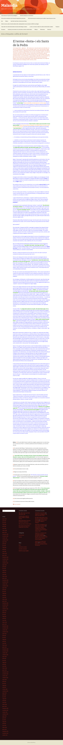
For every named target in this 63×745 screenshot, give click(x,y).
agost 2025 (4, 541)
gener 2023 (4, 601)
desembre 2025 (5, 534)
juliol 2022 (4, 612)
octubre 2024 (4, 561)
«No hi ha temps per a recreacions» (26, 15)
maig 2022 (4, 616)
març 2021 (4, 643)
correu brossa (21, 535)
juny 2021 (4, 637)
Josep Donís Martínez (25, 55)
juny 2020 (4, 660)
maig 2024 (4, 570)
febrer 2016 (4, 704)
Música (6, 21)
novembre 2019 (5, 673)
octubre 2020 (4, 652)
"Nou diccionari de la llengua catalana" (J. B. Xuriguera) (40, 51)
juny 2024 (4, 568)
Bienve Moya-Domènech (38, 53)
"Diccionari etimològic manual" (30, 49)
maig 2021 (4, 639)
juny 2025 (4, 545)
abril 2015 (4, 723)
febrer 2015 (4, 727)
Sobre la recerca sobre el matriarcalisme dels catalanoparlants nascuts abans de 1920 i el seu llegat (20, 24)
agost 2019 (4, 679)
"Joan (38, 49)
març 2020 (4, 666)
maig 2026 (4, 524)
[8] (13, 480)
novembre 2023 (5, 582)
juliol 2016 (4, 694)
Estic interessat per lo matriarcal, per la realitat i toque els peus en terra (41, 18)
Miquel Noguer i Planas (29, 58)
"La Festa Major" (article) (17, 50)
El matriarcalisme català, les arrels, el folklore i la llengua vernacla (24, 517)
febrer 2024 (4, 576)
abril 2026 (4, 526)
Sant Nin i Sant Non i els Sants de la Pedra (19, 21)
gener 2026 (4, 532)
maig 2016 (4, 698)
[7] (13, 474)
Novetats (49, 29)
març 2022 (4, 620)
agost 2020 (4, 656)
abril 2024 (4, 572)
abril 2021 (4, 641)
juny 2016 (4, 696)
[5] (13, 468)
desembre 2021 (5, 626)
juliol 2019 (4, 681)
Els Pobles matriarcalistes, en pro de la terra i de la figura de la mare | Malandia (41, 519)
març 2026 (4, 528)
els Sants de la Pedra (20, 54)
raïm (44, 58)
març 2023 (4, 597)
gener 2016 (4, 706)
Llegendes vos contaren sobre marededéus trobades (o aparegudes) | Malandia (40, 534)
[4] (13, 464)
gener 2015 (4, 729)
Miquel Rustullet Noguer (38, 58)
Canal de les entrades (23, 547)
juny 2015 (4, 719)
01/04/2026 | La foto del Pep (40, 512)
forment (32, 54)
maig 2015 (4, 721)
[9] (13, 488)
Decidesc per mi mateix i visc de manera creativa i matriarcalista (20, 29)
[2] (13, 448)
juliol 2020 (4, 658)
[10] (14, 498)
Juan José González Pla (45, 55)
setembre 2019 (5, 677)
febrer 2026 (4, 530)
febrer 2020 (4, 668)
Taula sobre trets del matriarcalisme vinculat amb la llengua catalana (14, 26)
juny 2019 (4, 683)
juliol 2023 (4, 589)
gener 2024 (4, 578)
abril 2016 (4, 700)
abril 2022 (4, 618)
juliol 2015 (4, 717)
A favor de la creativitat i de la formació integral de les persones (13, 18)
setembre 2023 (5, 585)
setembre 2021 (5, 631)
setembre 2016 (5, 691)
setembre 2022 (5, 608)
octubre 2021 (4, 629)
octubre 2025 (4, 538)
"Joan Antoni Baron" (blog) (44, 49)
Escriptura (3, 29)
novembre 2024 (5, 559)
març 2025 (4, 551)
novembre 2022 (5, 605)
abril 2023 (4, 595)
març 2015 (4, 725)
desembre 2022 (5, 603)
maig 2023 (4, 593)
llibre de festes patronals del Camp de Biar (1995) (22, 57)
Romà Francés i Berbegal (21, 59)
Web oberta (42, 29)
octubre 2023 (4, 583)
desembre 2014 (5, 731)
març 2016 (4, 702)
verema (35, 59)
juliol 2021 (4, 635)
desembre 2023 (5, 580)
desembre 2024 (5, 557)
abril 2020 (4, 664)
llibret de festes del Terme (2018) (38, 57)
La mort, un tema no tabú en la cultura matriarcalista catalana (41, 26)
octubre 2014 (4, 735)
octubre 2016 (4, 689)
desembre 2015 (5, 708)
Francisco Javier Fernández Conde (41, 54)
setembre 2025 (5, 539)
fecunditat (29, 54)
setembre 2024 (5, 562)
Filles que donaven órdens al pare (25, 523)
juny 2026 (4, 522)
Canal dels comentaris (23, 548)
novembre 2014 (5, 733)
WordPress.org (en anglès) (24, 550)
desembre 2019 (5, 671)
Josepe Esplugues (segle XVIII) (34, 55)
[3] (13, 455)
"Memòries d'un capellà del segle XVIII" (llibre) (21, 51)
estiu (25, 54)
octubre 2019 (4, 675)
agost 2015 (4, 715)
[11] (14, 501)
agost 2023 (4, 587)
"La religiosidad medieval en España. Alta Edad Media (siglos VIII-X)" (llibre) (35, 50)
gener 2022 (4, 624)
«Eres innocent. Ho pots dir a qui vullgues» (9, 15)
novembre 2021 (5, 627)
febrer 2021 (4, 645)
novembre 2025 (5, 536)
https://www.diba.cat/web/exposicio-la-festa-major (35, 103)
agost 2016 (4, 693)
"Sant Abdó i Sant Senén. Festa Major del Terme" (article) (23, 53)
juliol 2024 (4, 566)
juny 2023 (4, 591)
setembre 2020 (5, 654)
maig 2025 (4, 547)
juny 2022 (4, 614)
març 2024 (4, 574)
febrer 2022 (4, 622)
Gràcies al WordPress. (31, 742)
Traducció (57, 26)
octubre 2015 (4, 712)
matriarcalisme (22, 58)
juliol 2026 (4, 520)
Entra (20, 545)
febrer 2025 (4, 553)
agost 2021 (4, 633)
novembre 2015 (5, 710)
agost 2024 (4, 564)
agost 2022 (4, 610)
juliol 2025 (4, 543)
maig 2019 (4, 685)
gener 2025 (4, 555)
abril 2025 (4, 549)
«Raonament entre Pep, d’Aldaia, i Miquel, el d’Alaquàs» (41, 521)
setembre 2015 (5, 714)
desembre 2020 (5, 649)
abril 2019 (4, 687)
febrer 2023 (4, 599)
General (24, 48)
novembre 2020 (5, 650)
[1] (16, 442)
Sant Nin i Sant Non (29, 59)
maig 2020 (4, 662)
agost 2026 (4, 518)
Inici (2, 21)
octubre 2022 (4, 606)
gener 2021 (4, 647)
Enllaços (36, 29)
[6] (13, 471)
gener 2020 (4, 670)
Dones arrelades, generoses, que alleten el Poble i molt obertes (41, 544)
